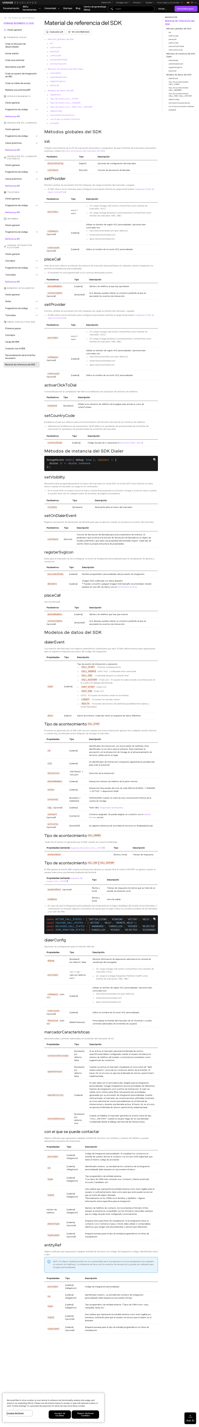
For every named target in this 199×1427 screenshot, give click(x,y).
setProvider (55, 47)
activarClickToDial (58, 59)
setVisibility (55, 73)
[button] (170, 2)
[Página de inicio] (19, 2)
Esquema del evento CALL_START (87, 848)
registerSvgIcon (57, 81)
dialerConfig (56, 111)
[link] (11, 8)
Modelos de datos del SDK (61, 90)
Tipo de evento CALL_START (64, 99)
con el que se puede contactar (65, 119)
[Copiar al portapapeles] (154, 459)
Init (51, 43)
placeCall (54, 51)
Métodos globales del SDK (61, 39)
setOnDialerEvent (58, 77)
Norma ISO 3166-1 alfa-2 (130, 443)
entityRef (54, 123)
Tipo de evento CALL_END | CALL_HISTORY (71, 107)
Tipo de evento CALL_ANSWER (65, 103)
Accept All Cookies (59, 1414)
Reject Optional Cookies (85, 1414)
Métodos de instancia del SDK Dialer (65, 69)
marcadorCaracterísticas (62, 115)
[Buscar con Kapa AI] (131, 9)
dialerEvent (55, 94)
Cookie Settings (15, 1413)
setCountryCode (58, 64)
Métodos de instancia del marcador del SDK (82, 151)
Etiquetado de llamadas (111, 807)
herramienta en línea (127, 587)
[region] (53, 1407)
